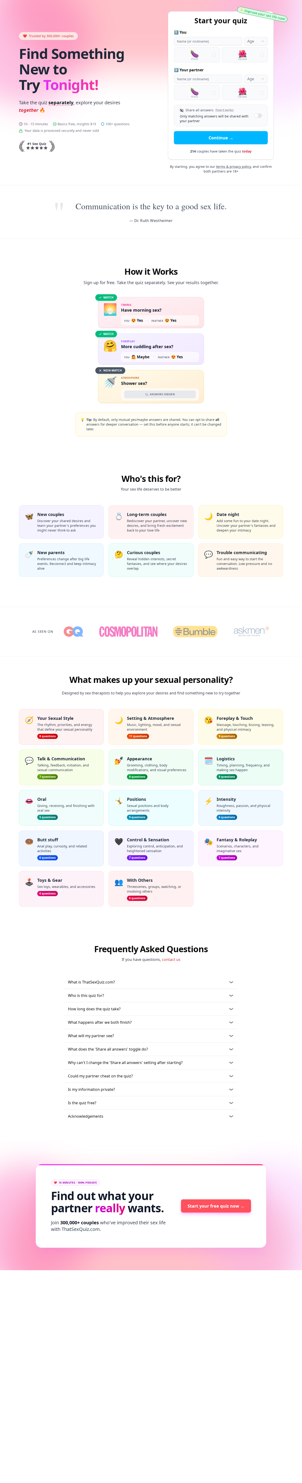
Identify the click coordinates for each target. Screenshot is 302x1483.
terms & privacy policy (233, 166)
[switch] (258, 115)
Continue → (221, 138)
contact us (171, 959)
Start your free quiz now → (216, 1206)
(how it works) (224, 110)
